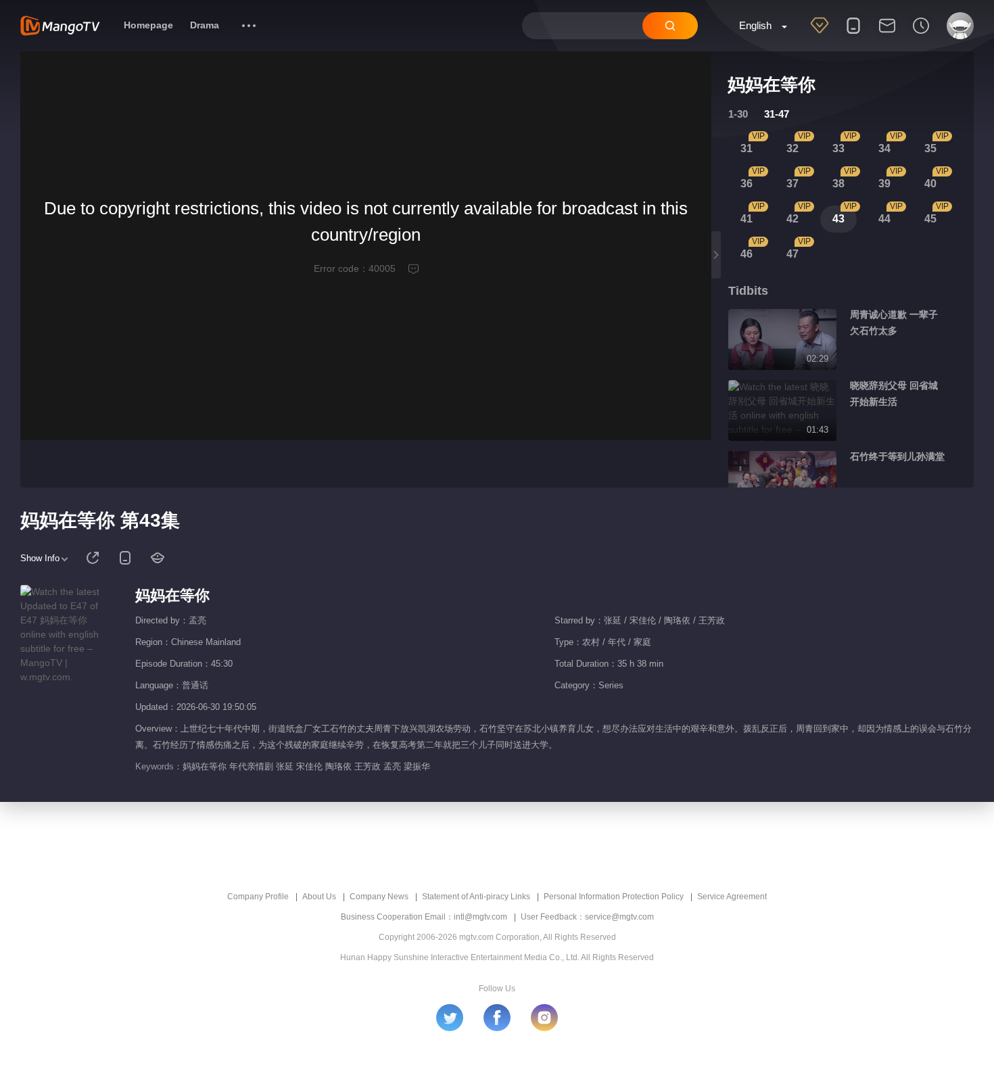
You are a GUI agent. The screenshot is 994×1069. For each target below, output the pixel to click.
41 (746, 218)
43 (838, 218)
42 (792, 218)
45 (930, 218)
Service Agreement (732, 896)
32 (792, 148)
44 (884, 218)
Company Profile (258, 896)
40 (930, 183)
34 (884, 148)
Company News (379, 896)
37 (792, 183)
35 (930, 148)
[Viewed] (921, 34)
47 (792, 254)
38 (838, 183)
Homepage (148, 25)
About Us (319, 896)
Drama (204, 25)
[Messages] (887, 34)
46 (746, 254)
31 (746, 148)
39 (884, 183)
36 (746, 183)
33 (838, 148)
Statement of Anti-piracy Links (476, 896)
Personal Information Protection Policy (614, 896)
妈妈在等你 (172, 595)
